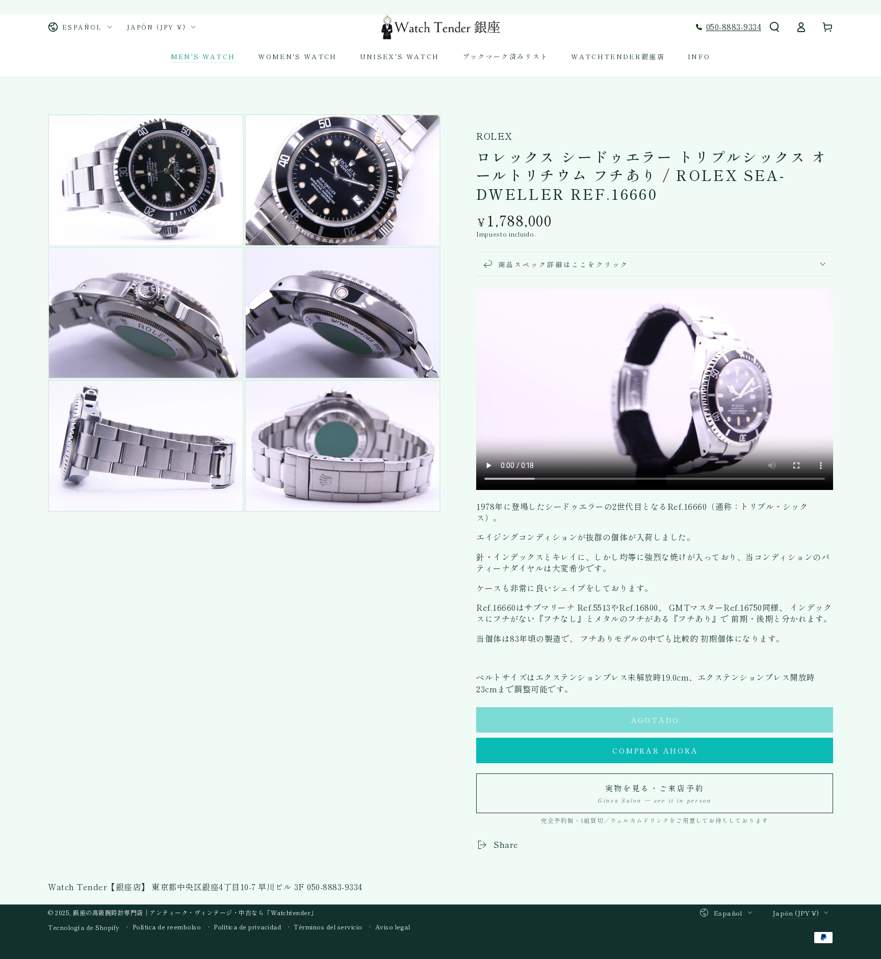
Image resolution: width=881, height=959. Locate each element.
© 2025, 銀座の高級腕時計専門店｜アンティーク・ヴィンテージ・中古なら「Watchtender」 (182, 912)
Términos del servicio (328, 927)
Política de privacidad (247, 927)
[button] (774, 27)
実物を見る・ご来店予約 (654, 793)
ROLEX (494, 135)
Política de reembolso (167, 927)
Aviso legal (392, 927)
